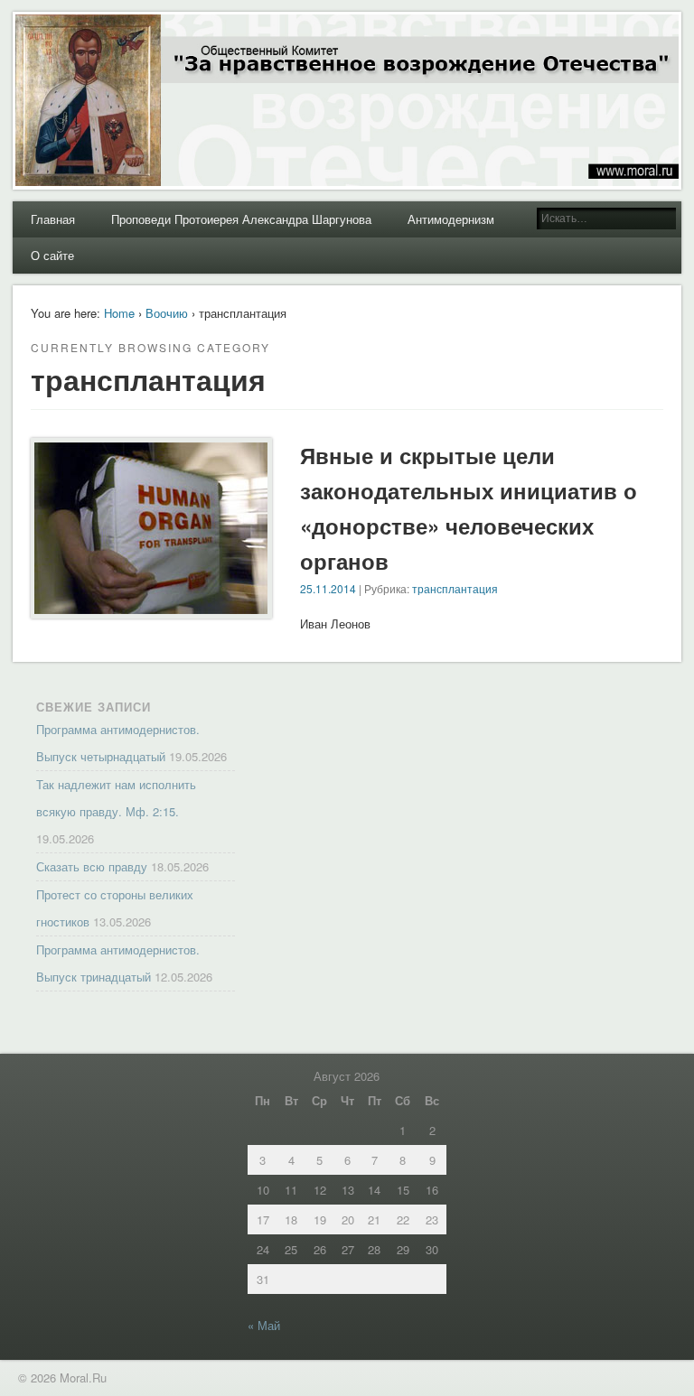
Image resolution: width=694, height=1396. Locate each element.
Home (119, 312)
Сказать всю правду (91, 866)
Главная (53, 219)
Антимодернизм (451, 219)
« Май (264, 1325)
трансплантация (455, 588)
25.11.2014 (328, 588)
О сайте (52, 255)
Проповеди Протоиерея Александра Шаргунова (241, 219)
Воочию (166, 312)
